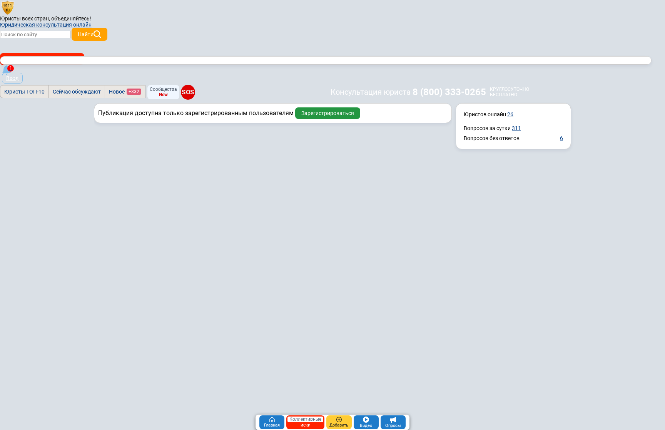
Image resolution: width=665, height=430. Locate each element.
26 (510, 114)
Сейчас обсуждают (77, 92)
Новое (124, 92)
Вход (12, 78)
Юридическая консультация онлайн (46, 25)
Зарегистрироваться (327, 113)
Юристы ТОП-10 (24, 92)
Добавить (338, 425)
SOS (188, 92)
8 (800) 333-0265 (449, 92)
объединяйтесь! (71, 18)
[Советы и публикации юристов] (7, 7)
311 (516, 128)
